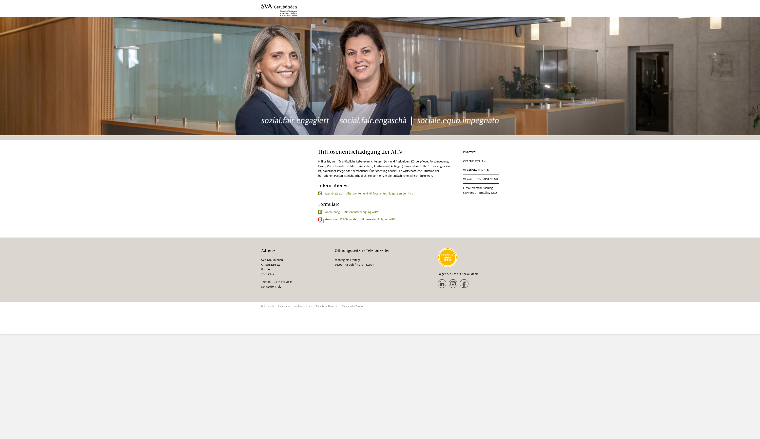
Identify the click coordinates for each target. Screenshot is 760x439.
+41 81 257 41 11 (282, 281)
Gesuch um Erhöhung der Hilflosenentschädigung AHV (360, 219)
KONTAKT (469, 152)
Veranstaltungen (476, 170)
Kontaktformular (272, 286)
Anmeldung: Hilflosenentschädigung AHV (351, 212)
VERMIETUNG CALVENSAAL (480, 179)
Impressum (284, 306)
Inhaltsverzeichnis (303, 306)
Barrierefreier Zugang (352, 306)
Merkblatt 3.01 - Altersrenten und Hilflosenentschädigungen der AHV (369, 193)
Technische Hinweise (327, 306)
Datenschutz (267, 306)
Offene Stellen (474, 161)
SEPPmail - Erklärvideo (480, 192)
